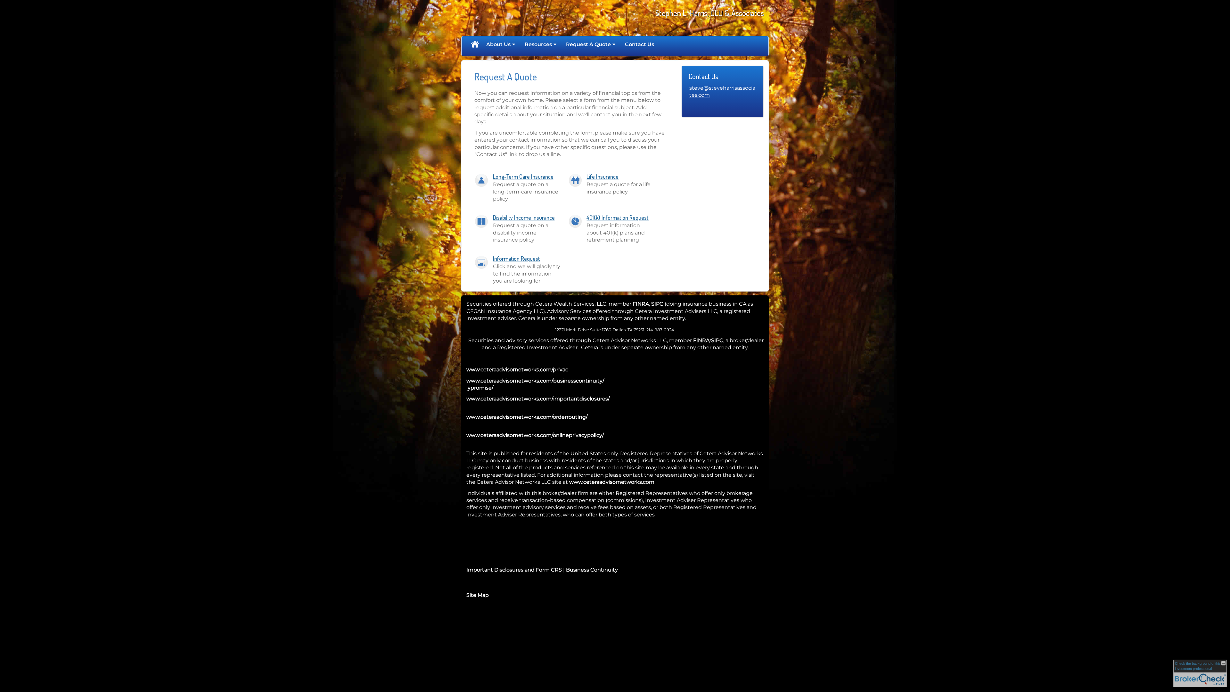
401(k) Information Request (617, 217)
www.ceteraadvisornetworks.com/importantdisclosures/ (538, 399)
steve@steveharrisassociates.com (722, 91)
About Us (498, 44)
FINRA (641, 304)
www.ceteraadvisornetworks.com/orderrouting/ (526, 417)
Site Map (477, 595)
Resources (538, 44)
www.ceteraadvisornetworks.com (611, 482)
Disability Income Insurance (524, 217)
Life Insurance (602, 176)
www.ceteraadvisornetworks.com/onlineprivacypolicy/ (535, 435)
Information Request (516, 258)
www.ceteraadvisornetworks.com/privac (517, 370)
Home (474, 44)
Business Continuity (592, 570)
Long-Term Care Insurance (523, 176)
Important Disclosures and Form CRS (514, 570)
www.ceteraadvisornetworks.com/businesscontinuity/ (535, 381)
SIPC (657, 304)
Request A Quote (588, 44)
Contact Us (639, 44)
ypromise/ (479, 388)
